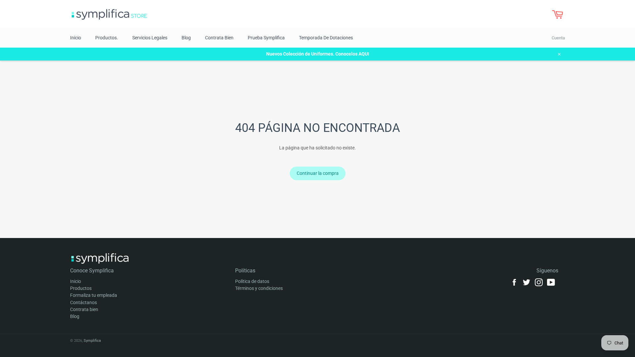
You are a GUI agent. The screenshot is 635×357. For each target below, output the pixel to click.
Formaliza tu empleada (93, 295)
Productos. (106, 37)
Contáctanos (83, 302)
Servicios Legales (149, 37)
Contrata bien (219, 37)
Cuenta (558, 37)
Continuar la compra (318, 173)
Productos (81, 288)
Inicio (75, 37)
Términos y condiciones (259, 288)
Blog (186, 37)
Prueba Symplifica (266, 37)
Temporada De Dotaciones (326, 37)
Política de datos (252, 281)
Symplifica (92, 340)
